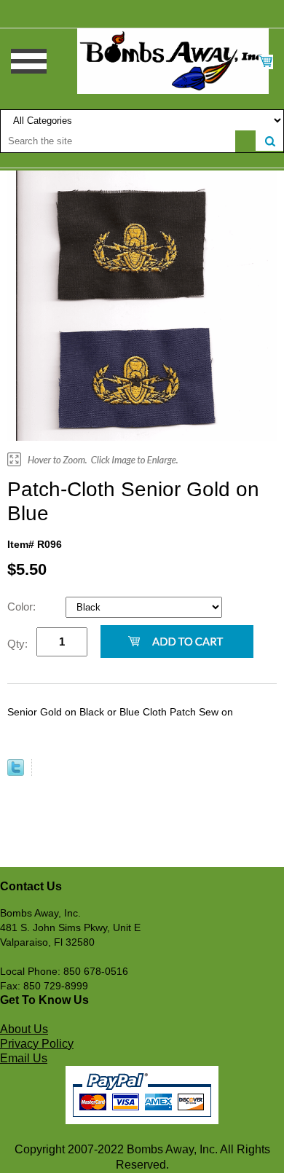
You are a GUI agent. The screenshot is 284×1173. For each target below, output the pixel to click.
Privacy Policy (37, 1043)
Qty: (17, 644)
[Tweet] (15, 772)
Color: (23, 606)
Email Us (23, 1058)
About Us (24, 1029)
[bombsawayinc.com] (173, 60)
